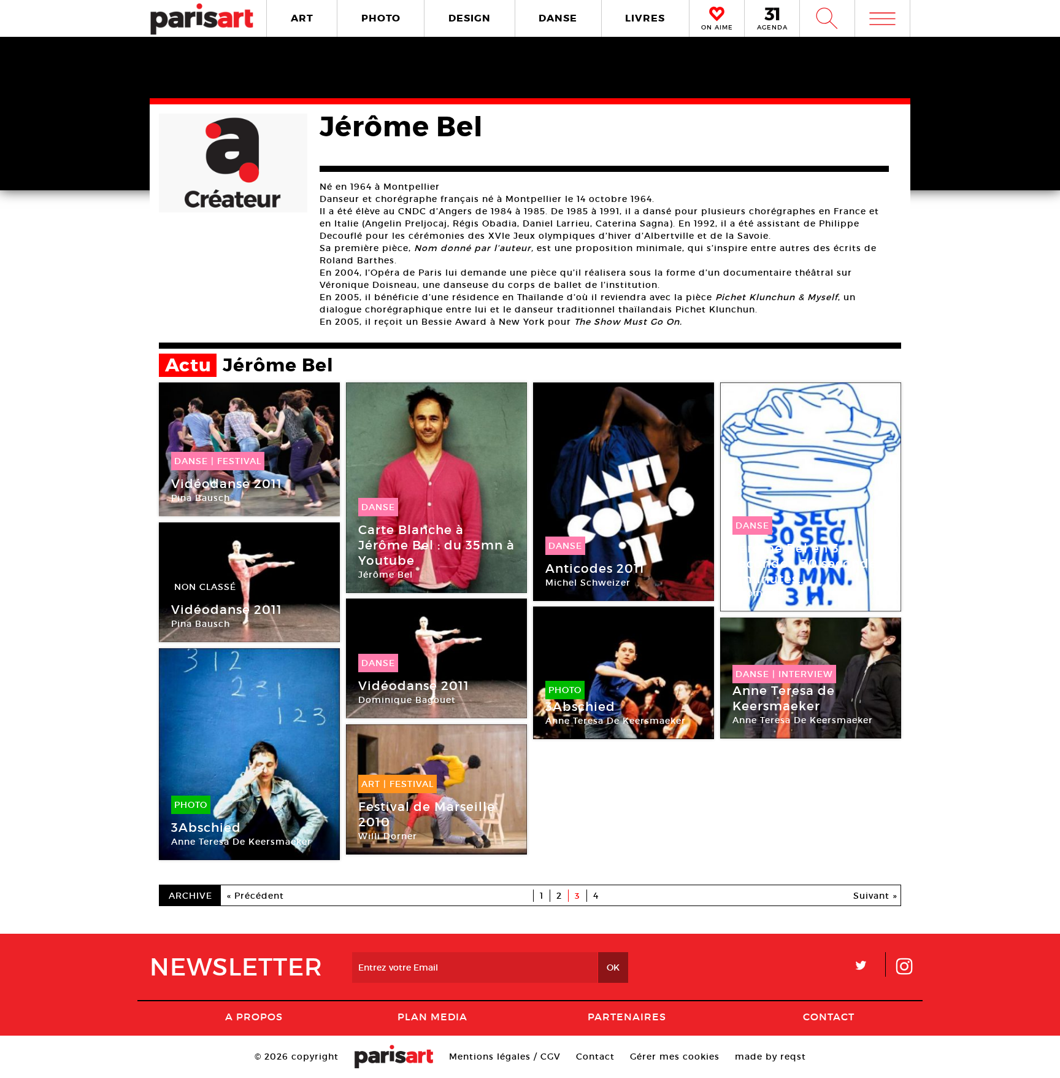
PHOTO (381, 18)
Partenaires (627, 1016)
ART (302, 18)
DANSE (558, 18)
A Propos (254, 1016)
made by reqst (770, 1056)
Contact (829, 1016)
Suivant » (875, 895)
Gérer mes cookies (675, 1056)
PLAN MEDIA (432, 1016)
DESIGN (469, 18)
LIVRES (645, 18)
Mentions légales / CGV (505, 1056)
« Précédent (255, 895)
